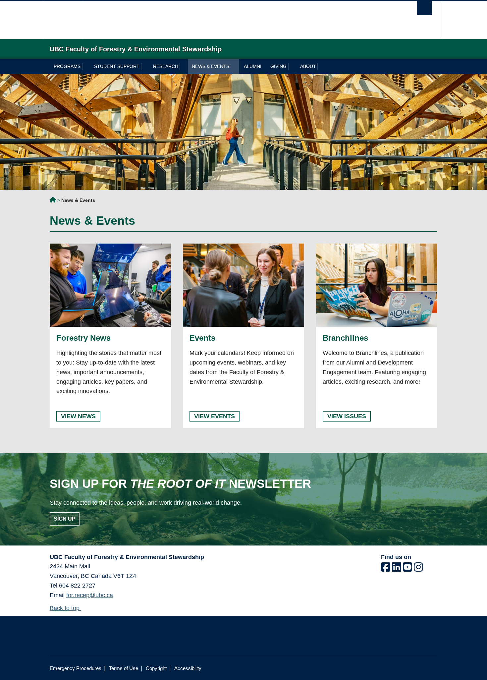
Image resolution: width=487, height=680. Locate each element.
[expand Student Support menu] (145, 66)
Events (202, 337)
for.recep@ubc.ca (89, 595)
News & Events (210, 66)
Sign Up (65, 519)
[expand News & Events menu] (235, 66)
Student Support (116, 66)
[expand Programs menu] (86, 66)
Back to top (65, 608)
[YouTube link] (407, 569)
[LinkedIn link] (396, 569)
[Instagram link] (418, 569)
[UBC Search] (424, 8)
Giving (278, 66)
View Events (214, 416)
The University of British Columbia (64, 20)
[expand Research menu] (184, 66)
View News (78, 416)
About (308, 66)
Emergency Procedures (75, 668)
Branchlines (345, 337)
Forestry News (83, 337)
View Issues (346, 416)
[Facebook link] (385, 569)
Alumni (252, 66)
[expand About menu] (321, 66)
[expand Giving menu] (292, 66)
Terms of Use (123, 668)
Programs (67, 66)
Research (165, 66)
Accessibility (187, 668)
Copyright (156, 668)
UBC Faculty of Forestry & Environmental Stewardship (53, 201)
